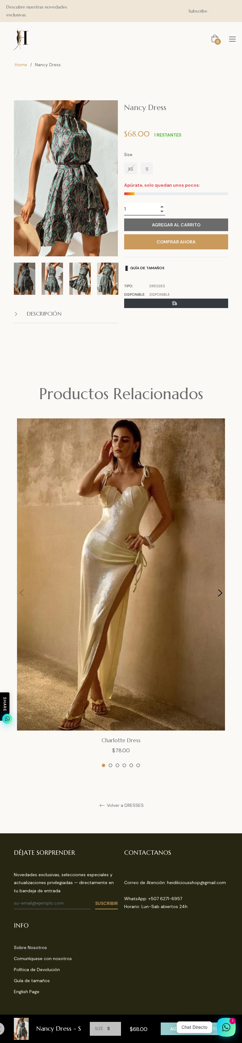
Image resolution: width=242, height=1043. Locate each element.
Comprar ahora (176, 242)
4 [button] (124, 765)
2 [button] (110, 765)
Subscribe (197, 11)
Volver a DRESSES (125, 805)
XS (130, 169)
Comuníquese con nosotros (43, 958)
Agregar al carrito (194, 1029)
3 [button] (117, 765)
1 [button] (103, 765)
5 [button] (131, 765)
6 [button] (138, 765)
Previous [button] (21, 593)
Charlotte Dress (121, 740)
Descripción (43, 313)
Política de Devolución (37, 969)
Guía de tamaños (146, 268)
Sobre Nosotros (30, 947)
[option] (121, 593)
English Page (26, 991)
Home (21, 64)
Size (128, 154)
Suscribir (106, 903)
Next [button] (220, 593)
